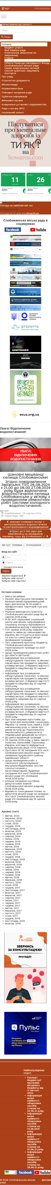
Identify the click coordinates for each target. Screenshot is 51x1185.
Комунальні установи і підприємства (24, 104)
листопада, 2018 (15, 859)
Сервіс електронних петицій (21, 68)
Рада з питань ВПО (13, 108)
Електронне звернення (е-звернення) (20, 54)
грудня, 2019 (12, 826)
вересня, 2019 (13, 833)
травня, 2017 (12, 905)
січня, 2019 (11, 854)
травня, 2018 (12, 875)
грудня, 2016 (12, 918)
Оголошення (11, 60)
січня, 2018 (11, 885)
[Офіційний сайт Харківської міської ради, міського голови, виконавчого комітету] (25, 238)
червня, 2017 (12, 903)
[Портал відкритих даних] (25, 300)
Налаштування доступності (17, 24)
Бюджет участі (13, 47)
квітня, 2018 (12, 877)
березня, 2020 (13, 818)
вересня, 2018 (13, 864)
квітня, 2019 (12, 846)
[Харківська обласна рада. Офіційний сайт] (25, 270)
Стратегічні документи (16, 80)
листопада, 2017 (15, 890)
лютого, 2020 (13, 821)
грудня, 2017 (12, 887)
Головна (6, 44)
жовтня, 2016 (13, 923)
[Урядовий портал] (25, 263)
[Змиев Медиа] (25, 284)
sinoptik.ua (32, 213)
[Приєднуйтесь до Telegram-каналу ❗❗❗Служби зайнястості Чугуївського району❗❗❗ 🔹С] (25, 387)
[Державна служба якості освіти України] (25, 316)
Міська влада (10, 84)
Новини (8, 58)
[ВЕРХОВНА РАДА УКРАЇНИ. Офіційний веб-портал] (25, 256)
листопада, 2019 (15, 828)
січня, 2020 (11, 823)
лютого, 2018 (13, 882)
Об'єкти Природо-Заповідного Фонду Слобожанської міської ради (26, 64)
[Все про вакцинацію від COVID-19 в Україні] (25, 308)
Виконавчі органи (12, 100)
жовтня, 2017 (13, 892)
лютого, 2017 (13, 913)
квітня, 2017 (12, 908)
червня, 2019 (12, 841)
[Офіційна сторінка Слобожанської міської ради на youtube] (38, 229)
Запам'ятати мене (13, 567)
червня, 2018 (12, 872)
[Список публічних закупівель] (25, 328)
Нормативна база (12, 88)
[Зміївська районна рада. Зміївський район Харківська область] (25, 277)
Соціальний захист (13, 112)
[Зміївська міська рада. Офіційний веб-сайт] (25, 244)
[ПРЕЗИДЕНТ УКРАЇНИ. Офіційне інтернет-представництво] (25, 250)
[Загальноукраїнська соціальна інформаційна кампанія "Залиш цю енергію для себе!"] (25, 414)
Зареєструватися (13, 575)
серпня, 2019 (13, 836)
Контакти (10, 73)
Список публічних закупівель (21, 70)
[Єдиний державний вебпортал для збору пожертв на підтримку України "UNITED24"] (25, 344)
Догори (46, 1180)
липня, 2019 (12, 839)
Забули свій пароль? (14, 581)
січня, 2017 (11, 916)
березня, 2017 (13, 910)
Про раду (7, 76)
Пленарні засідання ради (17, 92)
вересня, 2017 (13, 895)
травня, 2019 (12, 844)
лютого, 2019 (13, 851)
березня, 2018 (13, 880)
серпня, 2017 (12, 898)
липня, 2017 (12, 900)
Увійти (6, 571)
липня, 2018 (12, 869)
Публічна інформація (14, 96)
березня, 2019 (13, 849)
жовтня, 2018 (13, 862)
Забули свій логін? (13, 578)
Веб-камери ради (15, 50)
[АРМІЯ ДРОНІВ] (25, 361)
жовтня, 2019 (13, 831)
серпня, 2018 (12, 867)
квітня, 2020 (12, 816)
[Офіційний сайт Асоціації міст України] (25, 292)
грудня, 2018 (12, 857)
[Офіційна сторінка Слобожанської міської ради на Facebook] (13, 229)
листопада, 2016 (15, 921)
